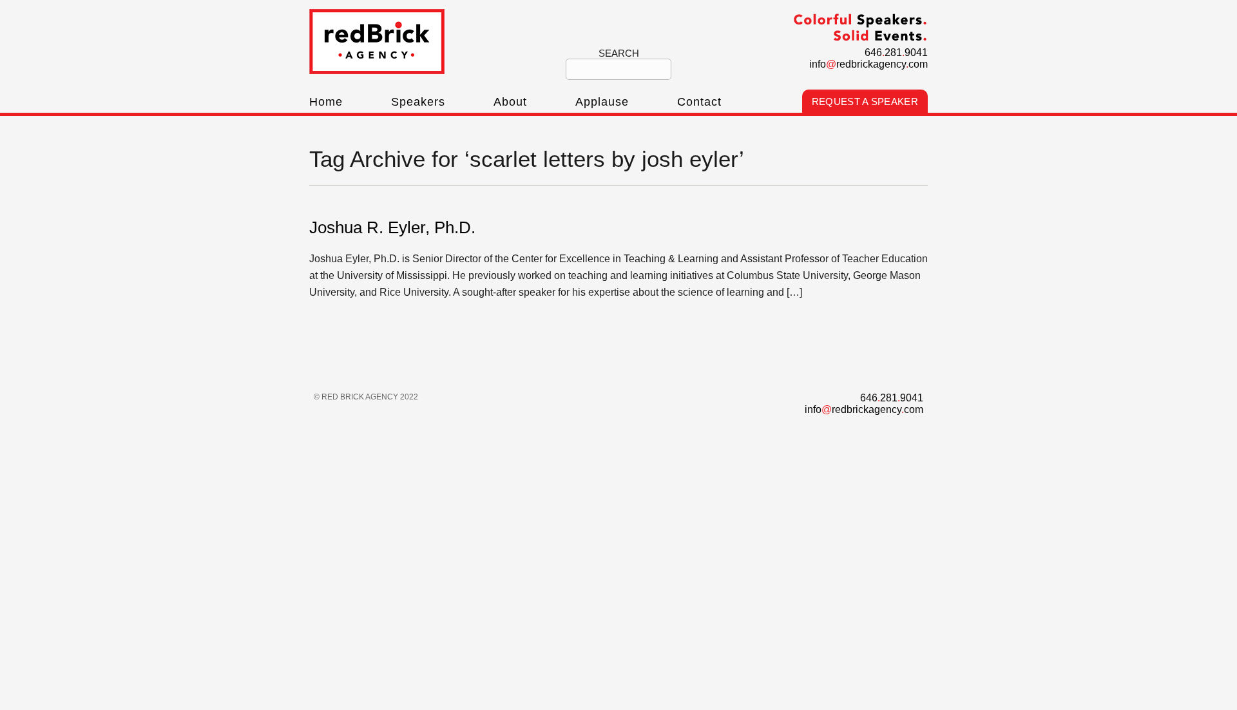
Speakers (418, 101)
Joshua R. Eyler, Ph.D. (392, 227)
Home (326, 101)
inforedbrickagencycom (868, 64)
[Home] (377, 70)
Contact (699, 101)
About (510, 101)
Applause (602, 101)
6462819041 (896, 52)
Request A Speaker (865, 101)
